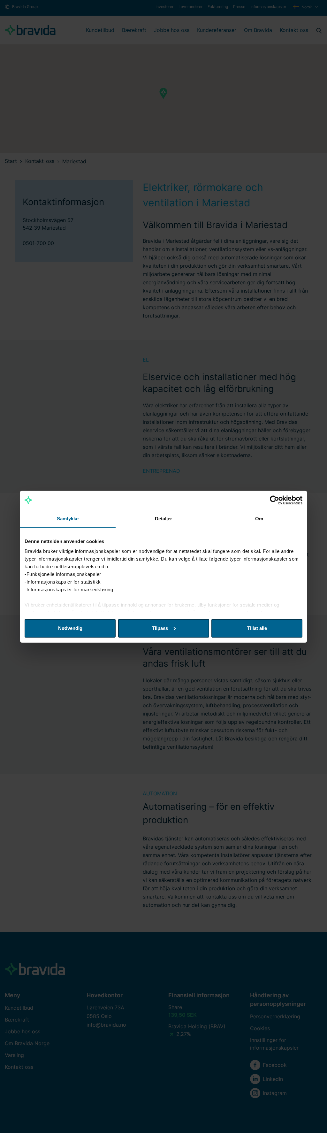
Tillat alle (257, 628)
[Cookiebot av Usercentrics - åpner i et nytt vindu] (274, 500)
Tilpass (160, 628)
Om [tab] (259, 518)
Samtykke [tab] (68, 518)
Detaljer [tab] (163, 518)
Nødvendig (70, 628)
